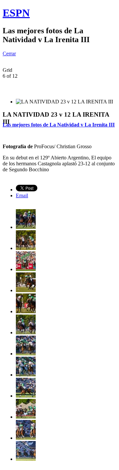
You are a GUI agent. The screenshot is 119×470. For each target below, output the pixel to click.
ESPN (16, 13)
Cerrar (9, 53)
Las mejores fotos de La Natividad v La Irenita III (59, 124)
